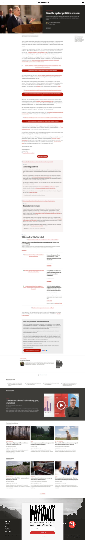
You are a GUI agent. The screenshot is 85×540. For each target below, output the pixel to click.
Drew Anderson (10, 405)
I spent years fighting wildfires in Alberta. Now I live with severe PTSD (17, 443)
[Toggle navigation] (3, 2)
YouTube (56, 303)
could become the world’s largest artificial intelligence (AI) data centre (48, 213)
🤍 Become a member (42, 156)
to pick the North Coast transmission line (44, 101)
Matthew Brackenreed (11, 446)
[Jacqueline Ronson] (47, 23)
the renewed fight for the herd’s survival (48, 186)
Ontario (57, 367)
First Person (9, 441)
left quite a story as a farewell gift (37, 225)
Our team (7, 525)
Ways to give (7, 529)
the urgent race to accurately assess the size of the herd (45, 188)
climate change (59, 363)
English (38, 86)
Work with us (7, 526)
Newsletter (49, 10)
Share (49, 28)
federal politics (59, 365)
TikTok (60, 303)
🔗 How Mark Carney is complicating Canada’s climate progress (42, 70)
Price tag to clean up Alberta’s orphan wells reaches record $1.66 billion (42, 443)
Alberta (57, 362)
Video (7, 398)
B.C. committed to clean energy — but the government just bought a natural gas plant (66, 478)
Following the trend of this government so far (37, 52)
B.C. (61, 362)
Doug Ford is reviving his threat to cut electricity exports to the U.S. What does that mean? (70, 384)
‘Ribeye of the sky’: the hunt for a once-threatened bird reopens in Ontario (15, 384)
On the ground (59, 441)
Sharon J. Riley (34, 446)
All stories (42, 493)
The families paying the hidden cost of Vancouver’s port (33, 384)
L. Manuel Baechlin (18, 405)
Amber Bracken (66, 446)
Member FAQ (8, 531)
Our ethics (7, 528)
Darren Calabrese (10, 481)
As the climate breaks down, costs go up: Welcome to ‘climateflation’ (41, 478)
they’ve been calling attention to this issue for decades (41, 177)
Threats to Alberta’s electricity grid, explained (22, 401)
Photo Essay (9, 476)
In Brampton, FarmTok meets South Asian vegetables (52, 384)
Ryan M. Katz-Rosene (36, 481)
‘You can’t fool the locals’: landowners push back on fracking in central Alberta (66, 443)
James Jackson (44, 481)
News (32, 441)
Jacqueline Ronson (55, 22)
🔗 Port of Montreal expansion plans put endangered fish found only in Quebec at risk (42, 94)
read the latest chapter (33, 192)
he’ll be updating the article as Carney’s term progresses (50, 75)
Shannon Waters (59, 481)
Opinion (33, 476)
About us (7, 523)
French (59, 86)
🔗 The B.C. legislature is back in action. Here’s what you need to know (42, 121)
